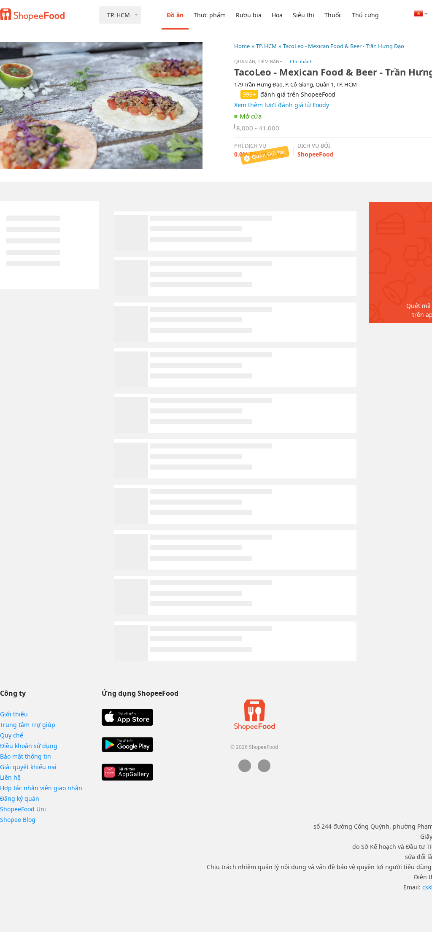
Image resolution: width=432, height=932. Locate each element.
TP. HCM (266, 46)
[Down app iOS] (127, 717)
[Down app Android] (127, 744)
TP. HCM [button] (118, 15)
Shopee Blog (17, 820)
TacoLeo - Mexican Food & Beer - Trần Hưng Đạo (343, 46)
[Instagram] (264, 770)
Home (242, 46)
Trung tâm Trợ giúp (27, 725)
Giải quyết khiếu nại (28, 767)
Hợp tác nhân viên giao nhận (41, 788)
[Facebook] (244, 770)
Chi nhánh (301, 61)
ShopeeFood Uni (23, 809)
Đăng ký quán (19, 798)
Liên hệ (10, 777)
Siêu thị (303, 15)
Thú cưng (365, 15)
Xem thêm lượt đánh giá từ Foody (281, 105)
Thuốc (333, 15)
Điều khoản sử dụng (28, 746)
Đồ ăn (175, 15)
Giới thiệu (14, 714)
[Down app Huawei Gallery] (127, 772)
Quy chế (11, 735)
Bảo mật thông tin (25, 756)
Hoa (277, 15)
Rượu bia (249, 15)
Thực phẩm (210, 15)
